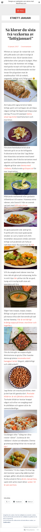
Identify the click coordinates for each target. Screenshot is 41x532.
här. (32, 244)
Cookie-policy (6, 522)
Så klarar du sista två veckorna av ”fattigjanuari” (21, 34)
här (15, 278)
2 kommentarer (26, 46)
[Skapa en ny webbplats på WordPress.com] (20, 2)
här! (6, 446)
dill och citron (21, 205)
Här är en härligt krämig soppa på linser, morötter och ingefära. (20, 322)
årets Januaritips (29, 479)
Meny (22, 11)
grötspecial (28, 168)
